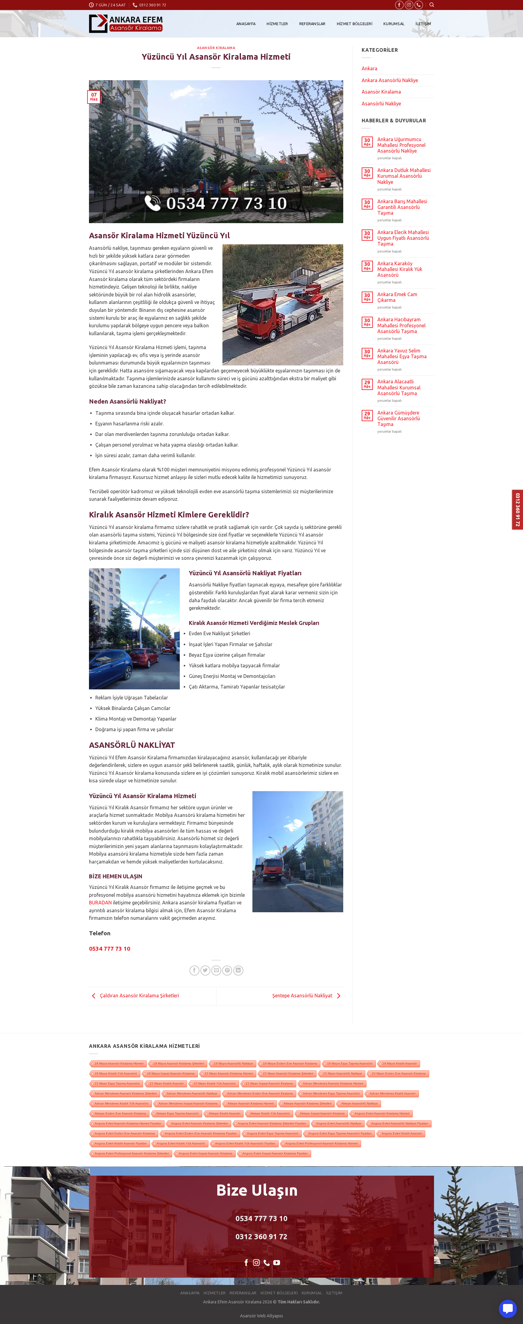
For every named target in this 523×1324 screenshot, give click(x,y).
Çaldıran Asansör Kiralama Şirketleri (139, 996)
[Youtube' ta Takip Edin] (276, 1263)
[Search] (431, 5)
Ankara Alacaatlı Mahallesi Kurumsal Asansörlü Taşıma (398, 387)
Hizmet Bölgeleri (354, 23)
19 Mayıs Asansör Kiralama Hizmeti (119, 1063)
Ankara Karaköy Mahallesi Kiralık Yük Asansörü (399, 269)
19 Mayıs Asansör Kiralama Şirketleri (178, 1063)
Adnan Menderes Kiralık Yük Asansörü (122, 1103)
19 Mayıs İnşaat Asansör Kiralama (171, 1073)
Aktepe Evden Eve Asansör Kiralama (120, 1113)
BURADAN (100, 902)
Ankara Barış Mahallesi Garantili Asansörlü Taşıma (402, 207)
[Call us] (418, 5)
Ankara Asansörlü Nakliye (390, 80)
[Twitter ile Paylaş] (205, 971)
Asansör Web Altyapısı (261, 1315)
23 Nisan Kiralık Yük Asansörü (215, 1083)
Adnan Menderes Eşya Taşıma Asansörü (331, 1093)
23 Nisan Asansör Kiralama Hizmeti (229, 1073)
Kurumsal (393, 23)
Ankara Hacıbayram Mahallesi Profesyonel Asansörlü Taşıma (401, 325)
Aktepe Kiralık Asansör (224, 1113)
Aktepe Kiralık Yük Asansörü (270, 1113)
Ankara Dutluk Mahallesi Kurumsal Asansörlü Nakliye (404, 175)
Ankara (369, 68)
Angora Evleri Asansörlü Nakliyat (338, 1123)
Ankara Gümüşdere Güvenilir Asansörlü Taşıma (398, 418)
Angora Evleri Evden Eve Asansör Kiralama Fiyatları (201, 1133)
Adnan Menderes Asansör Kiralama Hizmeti (333, 1083)
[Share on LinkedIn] (238, 971)
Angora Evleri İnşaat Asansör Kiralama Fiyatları (275, 1153)
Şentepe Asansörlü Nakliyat (303, 996)
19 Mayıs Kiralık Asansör (400, 1063)
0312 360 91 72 (261, 1237)
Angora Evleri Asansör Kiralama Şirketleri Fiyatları (272, 1123)
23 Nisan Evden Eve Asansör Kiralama (399, 1073)
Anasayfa (245, 23)
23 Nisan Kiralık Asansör (167, 1083)
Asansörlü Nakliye (381, 103)
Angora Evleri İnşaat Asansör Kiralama (205, 1153)
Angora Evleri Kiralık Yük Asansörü (181, 1143)
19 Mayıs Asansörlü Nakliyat (233, 1063)
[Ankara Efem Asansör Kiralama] (126, 23)
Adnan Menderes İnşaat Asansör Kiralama (188, 1103)
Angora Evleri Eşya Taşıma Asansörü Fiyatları (340, 1133)
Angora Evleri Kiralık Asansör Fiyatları (121, 1143)
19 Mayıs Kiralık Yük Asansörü (116, 1073)
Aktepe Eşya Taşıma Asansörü (177, 1113)
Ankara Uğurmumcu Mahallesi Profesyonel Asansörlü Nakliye (401, 145)
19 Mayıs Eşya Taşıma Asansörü (350, 1063)
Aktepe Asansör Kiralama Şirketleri (307, 1103)
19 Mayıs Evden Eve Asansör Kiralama (290, 1063)
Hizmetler (277, 23)
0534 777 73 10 (261, 1218)
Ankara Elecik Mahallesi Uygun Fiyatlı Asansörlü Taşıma (403, 237)
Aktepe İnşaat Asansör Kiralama (322, 1113)
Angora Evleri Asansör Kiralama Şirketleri (199, 1123)
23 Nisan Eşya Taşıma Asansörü (117, 1083)
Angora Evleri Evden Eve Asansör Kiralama (125, 1133)
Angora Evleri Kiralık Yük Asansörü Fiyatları (245, 1143)
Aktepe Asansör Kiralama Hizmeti (251, 1103)
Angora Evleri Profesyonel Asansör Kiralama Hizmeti (321, 1143)
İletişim (423, 23)
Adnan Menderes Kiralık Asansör (393, 1093)
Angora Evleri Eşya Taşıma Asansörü (272, 1133)
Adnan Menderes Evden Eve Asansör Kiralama (260, 1093)
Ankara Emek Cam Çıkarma (397, 297)
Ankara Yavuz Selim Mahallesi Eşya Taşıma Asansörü (402, 356)
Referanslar (312, 23)
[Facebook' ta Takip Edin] (399, 5)
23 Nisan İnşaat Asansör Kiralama (269, 1083)
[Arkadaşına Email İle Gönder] (216, 971)
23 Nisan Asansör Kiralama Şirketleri (288, 1073)
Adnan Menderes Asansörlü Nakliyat (192, 1093)
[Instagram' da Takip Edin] (409, 5)
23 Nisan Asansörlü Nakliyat (342, 1073)
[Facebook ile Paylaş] (194, 971)
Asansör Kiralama (216, 48)
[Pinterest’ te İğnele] (227, 971)
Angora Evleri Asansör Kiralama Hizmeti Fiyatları (128, 1123)
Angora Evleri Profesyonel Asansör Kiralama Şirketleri (132, 1153)
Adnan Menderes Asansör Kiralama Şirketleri (126, 1093)
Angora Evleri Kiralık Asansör (402, 1133)
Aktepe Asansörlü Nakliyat (359, 1103)
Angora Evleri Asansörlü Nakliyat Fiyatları (399, 1123)
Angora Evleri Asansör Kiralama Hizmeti (382, 1113)
